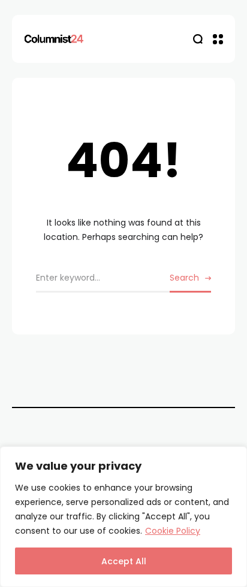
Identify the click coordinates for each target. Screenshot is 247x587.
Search (184, 278)
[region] (123, 516)
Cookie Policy (172, 531)
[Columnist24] (54, 39)
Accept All (123, 561)
